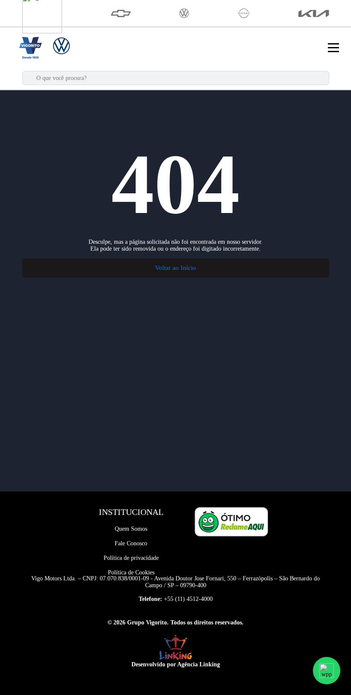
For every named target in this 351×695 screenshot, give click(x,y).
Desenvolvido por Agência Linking (175, 664)
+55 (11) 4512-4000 (188, 599)
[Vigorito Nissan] (244, 13)
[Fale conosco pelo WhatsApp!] (326, 670)
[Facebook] (223, 552)
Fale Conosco (131, 543)
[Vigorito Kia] (313, 13)
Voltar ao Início (175, 267)
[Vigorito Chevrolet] (121, 13)
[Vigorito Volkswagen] (184, 13)
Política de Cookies (131, 572)
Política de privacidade (131, 558)
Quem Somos (131, 529)
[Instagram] (239, 552)
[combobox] (180, 78)
